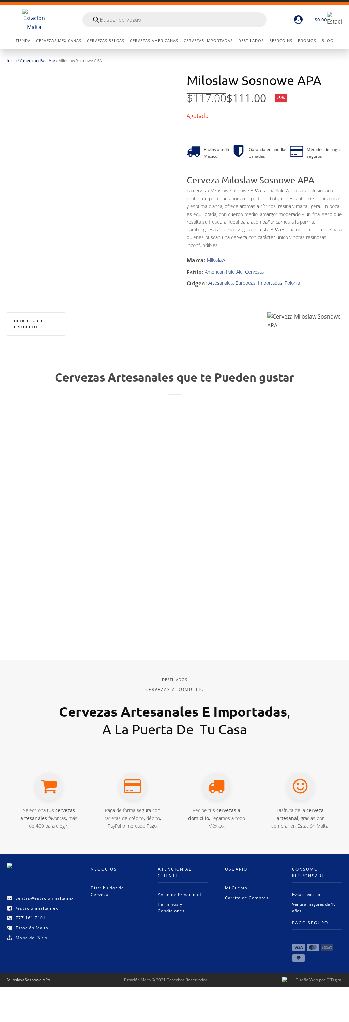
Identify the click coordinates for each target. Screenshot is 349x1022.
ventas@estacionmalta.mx (45, 898)
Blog (327, 40)
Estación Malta (32, 928)
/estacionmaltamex (37, 908)
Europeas (246, 283)
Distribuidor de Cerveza (107, 891)
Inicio (12, 60)
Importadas (270, 283)
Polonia (292, 283)
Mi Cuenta (236, 888)
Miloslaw (216, 260)
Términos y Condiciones (171, 907)
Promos (307, 40)
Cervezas (254, 271)
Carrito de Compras (247, 898)
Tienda (23, 40)
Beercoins (280, 40)
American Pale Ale (37, 60)
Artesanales (220, 283)
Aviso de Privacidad (179, 894)
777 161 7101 (31, 918)
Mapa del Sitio (31, 938)
